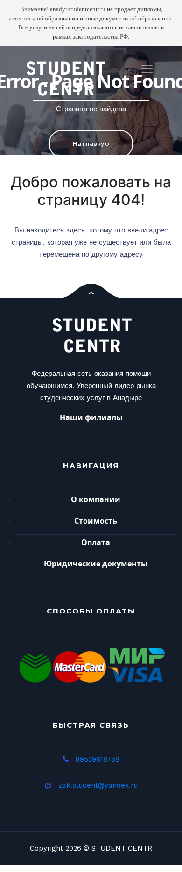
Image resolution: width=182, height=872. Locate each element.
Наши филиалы (91, 417)
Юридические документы (95, 564)
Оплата (95, 542)
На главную (91, 143)
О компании (95, 499)
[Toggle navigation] (147, 69)
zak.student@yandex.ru (98, 785)
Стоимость (95, 521)
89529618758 (97, 759)
